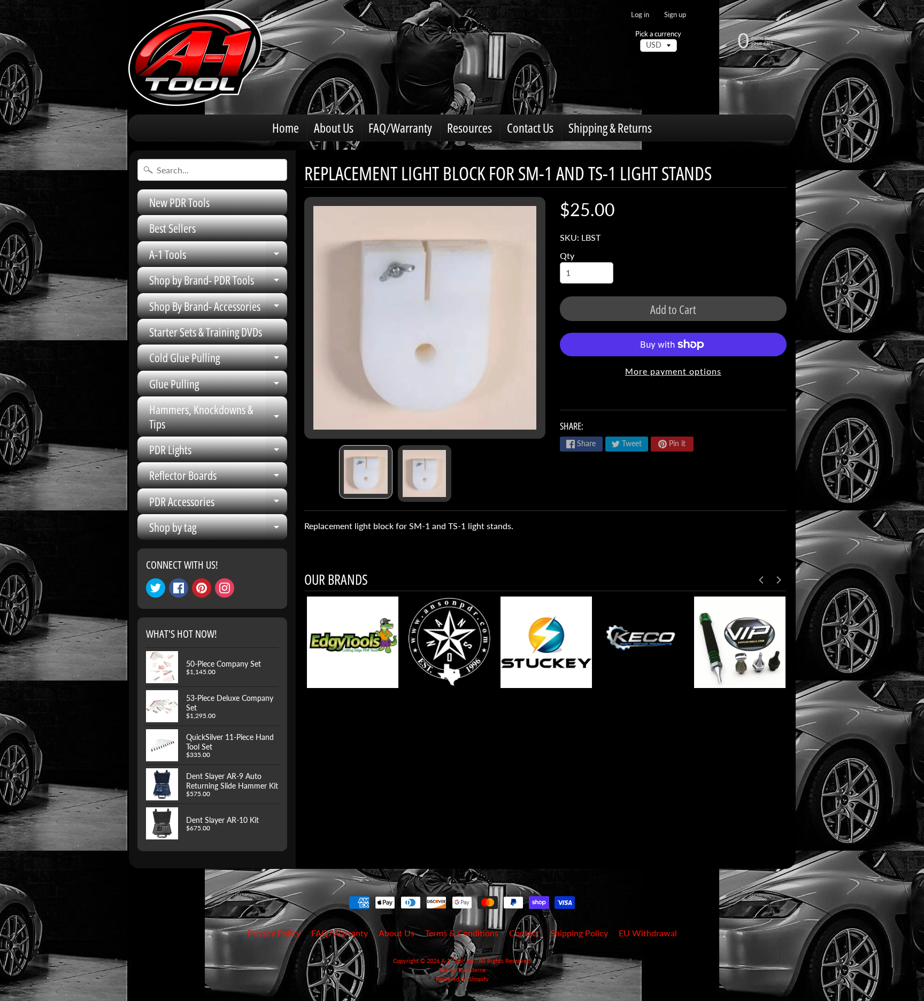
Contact (524, 933)
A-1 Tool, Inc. (458, 960)
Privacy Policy (274, 933)
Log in (640, 14)
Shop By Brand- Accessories (218, 308)
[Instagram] (224, 588)
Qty (567, 255)
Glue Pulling (218, 386)
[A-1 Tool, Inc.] (195, 57)
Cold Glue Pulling (218, 359)
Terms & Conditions (461, 933)
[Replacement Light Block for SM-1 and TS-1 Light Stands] (365, 472)
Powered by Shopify (462, 978)
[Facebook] (178, 588)
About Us (333, 127)
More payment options (673, 371)
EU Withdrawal (648, 933)
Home (285, 127)
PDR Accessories (218, 503)
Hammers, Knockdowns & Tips (218, 417)
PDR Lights (218, 451)
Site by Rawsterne (462, 969)
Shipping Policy (579, 933)
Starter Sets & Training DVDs (205, 332)
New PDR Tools (179, 202)
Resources (469, 127)
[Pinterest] (201, 588)
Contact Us (530, 127)
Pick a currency (658, 34)
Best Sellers (172, 228)
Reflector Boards (218, 477)
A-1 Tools (218, 256)
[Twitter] (155, 588)
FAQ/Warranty (400, 127)
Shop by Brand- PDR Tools (218, 282)
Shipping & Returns (610, 127)
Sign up (675, 14)
